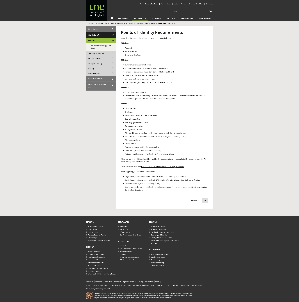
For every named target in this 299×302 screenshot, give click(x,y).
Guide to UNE (94, 35)
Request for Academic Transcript (99, 240)
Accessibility (149, 282)
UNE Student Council (127, 260)
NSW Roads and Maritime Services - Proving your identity (162, 167)
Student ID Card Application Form (102, 47)
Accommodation (94, 58)
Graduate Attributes (158, 257)
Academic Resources (158, 226)
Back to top (196, 200)
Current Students (151, 4)
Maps (201, 4)
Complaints (108, 282)
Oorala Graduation (157, 265)
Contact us (209, 4)
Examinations (92, 229)
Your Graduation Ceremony (160, 254)
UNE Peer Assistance (95, 271)
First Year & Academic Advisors (97, 86)
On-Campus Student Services (98, 268)
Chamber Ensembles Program (130, 257)
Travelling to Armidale (96, 53)
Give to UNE (193, 4)
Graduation (205, 18)
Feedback (98, 282)
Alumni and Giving (157, 263)
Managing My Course (95, 226)
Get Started (140, 18)
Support (171, 18)
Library (169, 4)
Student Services (94, 251)
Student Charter (94, 73)
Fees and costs (93, 232)
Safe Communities (94, 265)
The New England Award (159, 260)
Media (176, 4)
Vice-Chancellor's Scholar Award (131, 249)
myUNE (140, 4)
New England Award (126, 251)
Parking (91, 68)
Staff (162, 4)
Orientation (93, 29)
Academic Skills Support (159, 229)
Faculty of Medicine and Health (161, 238)
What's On (123, 246)
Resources (156, 18)
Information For (95, 78)
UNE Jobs (184, 4)
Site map (158, 282)
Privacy (140, 282)
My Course (123, 18)
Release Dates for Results (97, 235)
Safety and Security (95, 63)
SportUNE (123, 254)
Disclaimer (117, 282)
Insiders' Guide (93, 260)
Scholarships (92, 238)
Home (112, 18)
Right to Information (129, 282)
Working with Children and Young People (102, 274)
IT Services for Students (96, 254)
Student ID (92, 41)
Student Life (187, 18)
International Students (96, 263)
